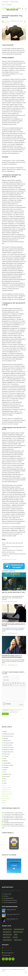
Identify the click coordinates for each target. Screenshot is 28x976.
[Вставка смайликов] (20, 683)
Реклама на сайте (7, 894)
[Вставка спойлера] (11, 685)
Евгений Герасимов (7, 21)
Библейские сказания (18, 932)
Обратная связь (7, 955)
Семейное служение (7, 745)
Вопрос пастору (6, 754)
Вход (4, 4)
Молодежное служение (8, 749)
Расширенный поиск (6, 789)
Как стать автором (6, 798)
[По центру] (15, 683)
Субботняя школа (5, 22)
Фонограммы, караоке (8, 765)
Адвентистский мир (7, 929)
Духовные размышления (8, 734)
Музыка (5, 769)
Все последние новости (7, 794)
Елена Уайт (15, 937)
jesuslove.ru (4, 892)
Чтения (4, 758)
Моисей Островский (7, 940)
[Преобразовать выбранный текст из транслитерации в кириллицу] (8, 685)
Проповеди (5, 738)
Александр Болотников (19, 929)
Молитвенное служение (8, 747)
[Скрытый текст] (4, 685)
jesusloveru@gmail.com (9, 952)
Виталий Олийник (6, 937)
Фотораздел (5, 767)
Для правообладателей (8, 898)
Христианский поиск (6, 791)
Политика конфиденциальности (10, 902)
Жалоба (4, 559)
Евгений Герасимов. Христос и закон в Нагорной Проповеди (12, 656)
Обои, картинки (6, 776)
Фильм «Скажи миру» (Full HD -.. (13, 914)
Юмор (4, 780)
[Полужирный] (4, 683)
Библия (15, 934)
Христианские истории (8, 736)
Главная (5, 731)
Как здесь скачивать (12, 559)
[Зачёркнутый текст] (10, 683)
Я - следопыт (6, 756)
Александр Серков (7, 932)
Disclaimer (4, 802)
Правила (4, 785)
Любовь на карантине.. (11, 909)
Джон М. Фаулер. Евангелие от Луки (13, 592)
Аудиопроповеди (6, 763)
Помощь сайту (6, 1)
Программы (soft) (7, 774)
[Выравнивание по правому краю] (18, 683)
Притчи (4, 778)
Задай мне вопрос (14, 1)
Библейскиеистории (7, 934)
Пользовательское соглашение (10, 900)
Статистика (5, 896)
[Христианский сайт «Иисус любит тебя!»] (11, 8)
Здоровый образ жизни (8, 751)
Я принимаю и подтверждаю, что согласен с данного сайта (12, 711)
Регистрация (9, 4)
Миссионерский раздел (8, 742)
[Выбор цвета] (23, 683)
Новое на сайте (5, 796)
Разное (4, 783)
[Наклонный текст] (6, 683)
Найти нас (4, 800)
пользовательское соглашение (15, 709)
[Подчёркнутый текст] (8, 683)
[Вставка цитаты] (6, 685)
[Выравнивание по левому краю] (13, 683)
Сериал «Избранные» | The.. (12, 919)
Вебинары (5, 760)
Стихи (4, 772)
